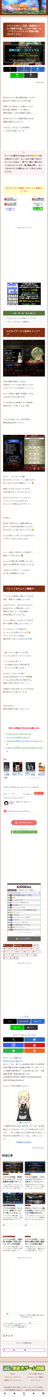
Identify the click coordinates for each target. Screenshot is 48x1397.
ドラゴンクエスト (19, 955)
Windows (26, 948)
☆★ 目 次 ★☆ (21, 313)
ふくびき (35, 948)
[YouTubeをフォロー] (34, 1045)
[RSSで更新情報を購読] (34, 1050)
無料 (17, 958)
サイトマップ (35, 1380)
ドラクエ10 (9, 945)
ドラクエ (8, 955)
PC (6, 948)
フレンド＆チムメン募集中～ (18, 322)
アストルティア (10, 952)
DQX (37, 945)
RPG (12, 948)
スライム (37, 952)
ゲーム (20, 952)
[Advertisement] (24, 253)
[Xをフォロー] (13, 1039)
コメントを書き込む (24, 1343)
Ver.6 (18, 948)
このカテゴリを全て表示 (24, 932)
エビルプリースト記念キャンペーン (21, 318)
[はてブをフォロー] (34, 1039)
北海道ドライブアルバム (12, 1380)
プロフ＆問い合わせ (36, 1374)
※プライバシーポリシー (13, 1061)
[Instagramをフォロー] (13, 1045)
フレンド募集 (33, 955)
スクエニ (28, 952)
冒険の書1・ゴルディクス (24, 945)
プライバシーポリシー (12, 1377)
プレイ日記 (8, 958)
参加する (38, 935)
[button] (31, 75)
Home (12, 1374)
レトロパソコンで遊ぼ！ (35, 1377)
